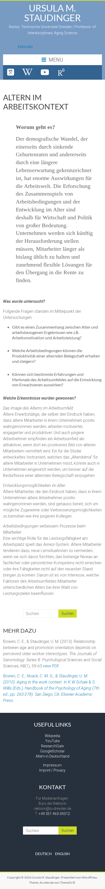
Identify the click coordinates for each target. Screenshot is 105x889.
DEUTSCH (43, 853)
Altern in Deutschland (52, 756)
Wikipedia (52, 736)
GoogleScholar (52, 751)
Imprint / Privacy (52, 770)
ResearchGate (52, 746)
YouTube (52, 741)
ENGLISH (25, 46)
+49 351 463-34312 (54, 814)
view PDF (51, 666)
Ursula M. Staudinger (52, 12)
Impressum (52, 765)
